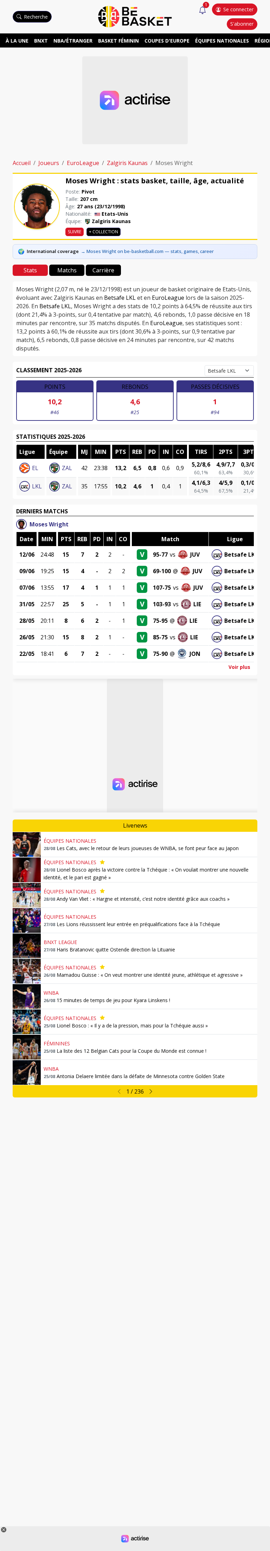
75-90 (160, 654)
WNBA (51, 992)
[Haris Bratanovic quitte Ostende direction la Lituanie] (27, 945)
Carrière (103, 270)
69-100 (162, 571)
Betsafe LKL (120, 298)
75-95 (160, 621)
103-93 (162, 604)
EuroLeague (83, 163)
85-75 (160, 637)
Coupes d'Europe (166, 40)
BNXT (41, 40)
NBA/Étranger (72, 40)
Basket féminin (118, 40)
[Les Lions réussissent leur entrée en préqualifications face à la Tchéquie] (27, 920)
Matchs (67, 270)
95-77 (160, 554)
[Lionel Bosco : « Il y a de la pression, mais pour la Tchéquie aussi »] (27, 1021)
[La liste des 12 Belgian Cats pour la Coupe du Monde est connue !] (27, 1047)
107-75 (162, 587)
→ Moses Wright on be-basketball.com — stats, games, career (147, 251)
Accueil (22, 163)
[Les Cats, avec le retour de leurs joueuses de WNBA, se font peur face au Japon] (27, 844)
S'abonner (241, 23)
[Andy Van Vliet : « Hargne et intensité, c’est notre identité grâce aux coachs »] (27, 895)
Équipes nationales (222, 40)
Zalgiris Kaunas (127, 163)
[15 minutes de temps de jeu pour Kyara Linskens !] (27, 996)
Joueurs (48, 163)
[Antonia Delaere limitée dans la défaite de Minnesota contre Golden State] (27, 1072)
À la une (17, 40)
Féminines (57, 1043)
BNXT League (60, 942)
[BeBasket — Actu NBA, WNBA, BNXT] (135, 16)
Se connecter (238, 9)
